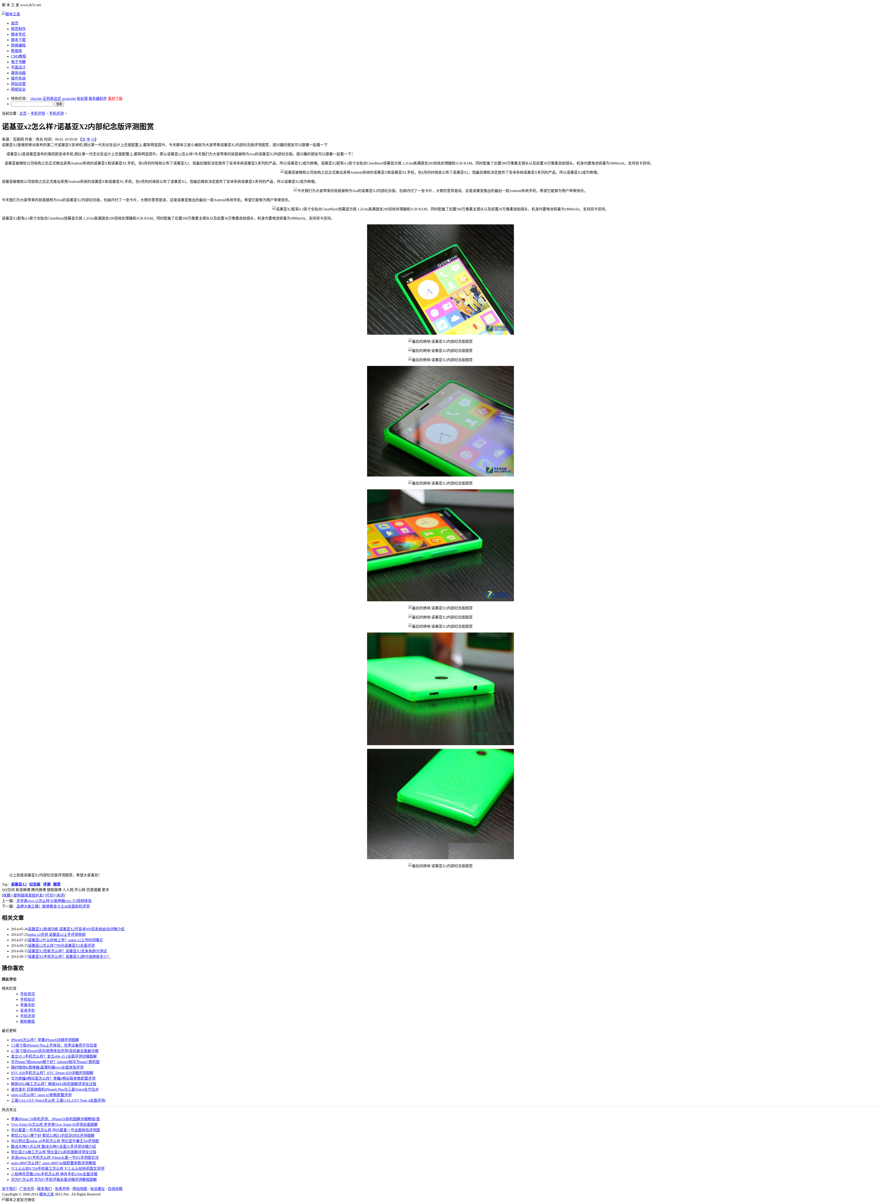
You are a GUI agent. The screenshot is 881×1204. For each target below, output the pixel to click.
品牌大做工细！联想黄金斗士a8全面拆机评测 (53, 906)
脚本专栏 (18, 34)
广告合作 (27, 1189)
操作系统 (18, 78)
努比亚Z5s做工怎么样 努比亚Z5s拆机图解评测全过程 (53, 1152)
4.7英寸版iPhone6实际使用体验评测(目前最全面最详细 (54, 1051)
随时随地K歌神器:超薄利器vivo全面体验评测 (47, 1067)
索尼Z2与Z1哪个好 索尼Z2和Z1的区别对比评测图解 (53, 1135)
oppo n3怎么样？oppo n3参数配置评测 (41, 1095)
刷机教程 (27, 1021)
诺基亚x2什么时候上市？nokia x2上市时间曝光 (65, 940)
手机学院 (38, 113)
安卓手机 (27, 1010)
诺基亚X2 (19, 884)
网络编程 (18, 45)
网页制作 (18, 29)
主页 (23, 113)
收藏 (6, 895)
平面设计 (18, 67)
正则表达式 (52, 98)
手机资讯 (27, 994)
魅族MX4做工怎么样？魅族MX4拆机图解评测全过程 (53, 1084)
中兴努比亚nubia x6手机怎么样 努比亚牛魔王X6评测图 (55, 1141)
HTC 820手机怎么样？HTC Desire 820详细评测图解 (52, 1073)
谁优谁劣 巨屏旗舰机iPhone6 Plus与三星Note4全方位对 (55, 1089)
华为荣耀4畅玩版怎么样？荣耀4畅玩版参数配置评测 (53, 1078)
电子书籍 (18, 62)
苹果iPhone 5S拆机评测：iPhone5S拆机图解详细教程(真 (55, 1119)
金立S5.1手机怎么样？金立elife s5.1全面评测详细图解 (54, 1056)
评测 (46, 884)
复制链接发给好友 (28, 895)
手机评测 (56, 113)
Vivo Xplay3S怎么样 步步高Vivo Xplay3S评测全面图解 (54, 1124)
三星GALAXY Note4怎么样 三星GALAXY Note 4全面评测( (58, 1100)
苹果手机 (27, 1005)
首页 (14, 23)
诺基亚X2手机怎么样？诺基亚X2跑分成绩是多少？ (69, 957)
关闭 (60, 895)
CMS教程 (18, 56)
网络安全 (18, 89)
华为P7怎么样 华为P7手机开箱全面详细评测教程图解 (54, 1180)
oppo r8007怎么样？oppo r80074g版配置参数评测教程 (53, 1163)
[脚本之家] (11, 14)
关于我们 (9, 1189)
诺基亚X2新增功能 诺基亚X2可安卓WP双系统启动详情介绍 (76, 929)
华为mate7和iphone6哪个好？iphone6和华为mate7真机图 (55, 1062)
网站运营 (18, 84)
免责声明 (62, 1189)
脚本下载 (18, 40)
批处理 (82, 98)
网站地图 (79, 1189)
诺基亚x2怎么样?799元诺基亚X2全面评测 (61, 946)
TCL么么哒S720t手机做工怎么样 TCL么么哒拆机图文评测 (57, 1169)
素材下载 (115, 98)
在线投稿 (115, 1189)
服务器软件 (98, 98)
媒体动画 (18, 73)
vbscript (36, 98)
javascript (69, 98)
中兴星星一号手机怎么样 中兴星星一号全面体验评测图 (55, 1130)
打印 (49, 895)
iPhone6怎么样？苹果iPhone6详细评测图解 (45, 1040)
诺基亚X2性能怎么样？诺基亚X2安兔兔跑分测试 (67, 951)
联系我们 (44, 1189)
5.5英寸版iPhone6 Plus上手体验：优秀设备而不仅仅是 (54, 1045)
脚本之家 (46, 1194)
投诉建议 (97, 1189)
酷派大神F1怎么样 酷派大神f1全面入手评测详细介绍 (53, 1146)
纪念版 (34, 884)
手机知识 (27, 999)
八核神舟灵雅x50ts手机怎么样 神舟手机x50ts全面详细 (54, 1174)
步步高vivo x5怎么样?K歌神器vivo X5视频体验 (54, 901)
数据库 (16, 51)
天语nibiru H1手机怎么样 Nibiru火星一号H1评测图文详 (55, 1157)
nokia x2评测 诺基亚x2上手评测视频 (57, 934)
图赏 (57, 884)
